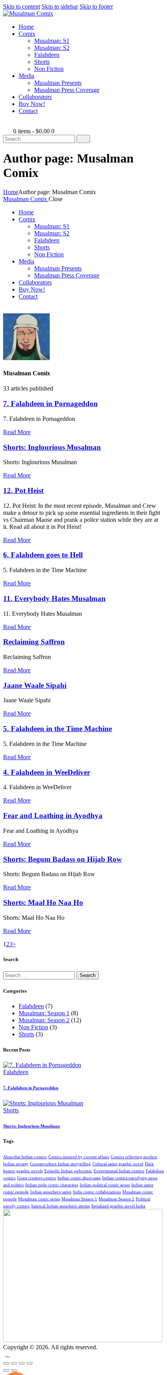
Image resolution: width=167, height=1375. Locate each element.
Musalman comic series (39, 1199)
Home (10, 192)
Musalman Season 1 (79, 1199)
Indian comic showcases (79, 1178)
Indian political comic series (105, 1185)
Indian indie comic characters (51, 1185)
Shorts (26, 1034)
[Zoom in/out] (6, 1363)
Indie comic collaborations (97, 1192)
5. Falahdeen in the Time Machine (57, 729)
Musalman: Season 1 (44, 1013)
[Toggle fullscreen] (14, 1363)
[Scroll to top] (7, 1354)
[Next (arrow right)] (14, 1370)
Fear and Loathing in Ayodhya (53, 815)
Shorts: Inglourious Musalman (52, 447)
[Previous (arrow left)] (6, 1370)
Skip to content (21, 6)
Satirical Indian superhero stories (60, 1206)
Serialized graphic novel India (118, 1206)
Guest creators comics (36, 1178)
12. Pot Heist (23, 490)
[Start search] (83, 139)
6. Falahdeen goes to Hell (43, 555)
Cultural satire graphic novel (117, 1164)
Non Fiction (33, 1027)
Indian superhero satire (50, 1192)
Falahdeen (31, 1006)
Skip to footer (96, 6)
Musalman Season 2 (116, 1199)
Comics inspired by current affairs (78, 1157)
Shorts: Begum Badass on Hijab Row (62, 859)
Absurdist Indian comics (25, 1157)
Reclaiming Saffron (34, 642)
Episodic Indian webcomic (68, 1171)
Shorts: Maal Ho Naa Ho (43, 902)
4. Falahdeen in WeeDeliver (46, 772)
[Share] (22, 1363)
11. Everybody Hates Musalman (54, 598)
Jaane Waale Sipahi (34, 685)
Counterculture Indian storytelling (60, 1164)
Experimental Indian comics (119, 1171)
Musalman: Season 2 (44, 1020)
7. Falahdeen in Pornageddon (50, 403)
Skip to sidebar (60, 6)
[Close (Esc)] (29, 1363)
